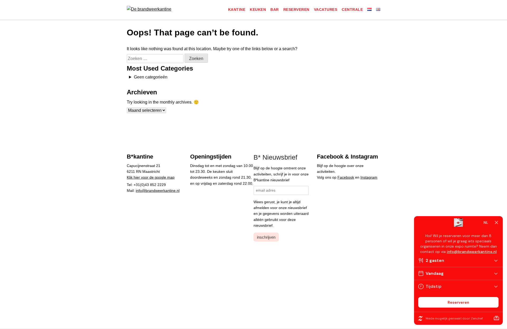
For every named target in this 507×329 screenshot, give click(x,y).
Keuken (258, 9)
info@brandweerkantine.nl (158, 190)
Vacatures (325, 9)
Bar (274, 9)
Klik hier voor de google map (151, 177)
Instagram (368, 177)
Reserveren (296, 9)
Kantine (237, 9)
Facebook (345, 177)
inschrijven (266, 237)
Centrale (352, 9)
